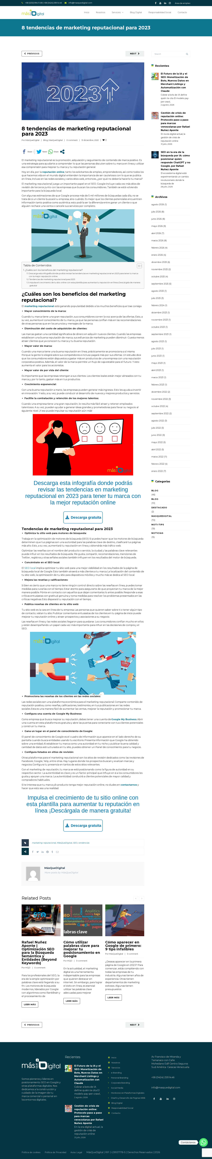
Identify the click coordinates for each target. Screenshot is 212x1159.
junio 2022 (156, 435)
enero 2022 (157, 471)
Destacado (159, 507)
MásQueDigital (32, 140)
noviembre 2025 (159, 269)
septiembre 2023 (160, 334)
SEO (75, 843)
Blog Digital (136, 12)
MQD (27, 967)
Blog (45, 140)
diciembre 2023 (159, 312)
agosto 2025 (157, 291)
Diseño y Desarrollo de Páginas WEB (128, 1098)
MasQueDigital (56, 140)
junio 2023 (156, 356)
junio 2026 (156, 219)
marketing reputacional (44, 843)
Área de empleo (182, 3)
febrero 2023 (157, 384)
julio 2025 (156, 298)
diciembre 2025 (159, 262)
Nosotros (100, 12)
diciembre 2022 (159, 392)
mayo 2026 (157, 226)
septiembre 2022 (160, 413)
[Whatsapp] (203, 1142)
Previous (33, 53)
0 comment (72, 140)
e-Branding (116, 1073)
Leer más (30, 1004)
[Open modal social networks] (62, 151)
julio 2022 (156, 428)
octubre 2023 (158, 327)
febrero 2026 (157, 247)
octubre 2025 (158, 276)
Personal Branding (119, 1078)
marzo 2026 (157, 240)
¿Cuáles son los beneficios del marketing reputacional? (54, 270)
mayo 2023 (157, 363)
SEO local (30, 568)
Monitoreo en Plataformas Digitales (127, 1093)
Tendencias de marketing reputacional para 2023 (52, 279)
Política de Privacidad (55, 1152)
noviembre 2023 (159, 320)
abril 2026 (156, 233)
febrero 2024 (157, 305)
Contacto (182, 12)
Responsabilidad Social (159, 12)
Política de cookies (31, 1152)
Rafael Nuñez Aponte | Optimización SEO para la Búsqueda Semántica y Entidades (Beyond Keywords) (39, 952)
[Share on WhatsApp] (53, 151)
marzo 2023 (157, 377)
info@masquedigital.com (80, 3)
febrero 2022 (157, 464)
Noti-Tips (157, 524)
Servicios (116, 12)
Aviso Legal (76, 1152)
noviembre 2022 (159, 399)
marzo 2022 (157, 456)
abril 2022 (156, 449)
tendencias (83, 843)
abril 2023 (156, 370)
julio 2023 (156, 348)
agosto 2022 (157, 420)
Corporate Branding (120, 1083)
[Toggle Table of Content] (138, 265)
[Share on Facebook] (27, 151)
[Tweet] (41, 151)
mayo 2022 (157, 442)
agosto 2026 (157, 204)
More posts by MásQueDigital (61, 872)
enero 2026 (157, 255)
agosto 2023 (157, 341)
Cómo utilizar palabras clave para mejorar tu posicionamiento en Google (81, 949)
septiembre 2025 (159, 283)
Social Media (117, 1088)
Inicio (86, 12)
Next (133, 53)
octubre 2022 (158, 406)
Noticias (157, 533)
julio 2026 (156, 211)
